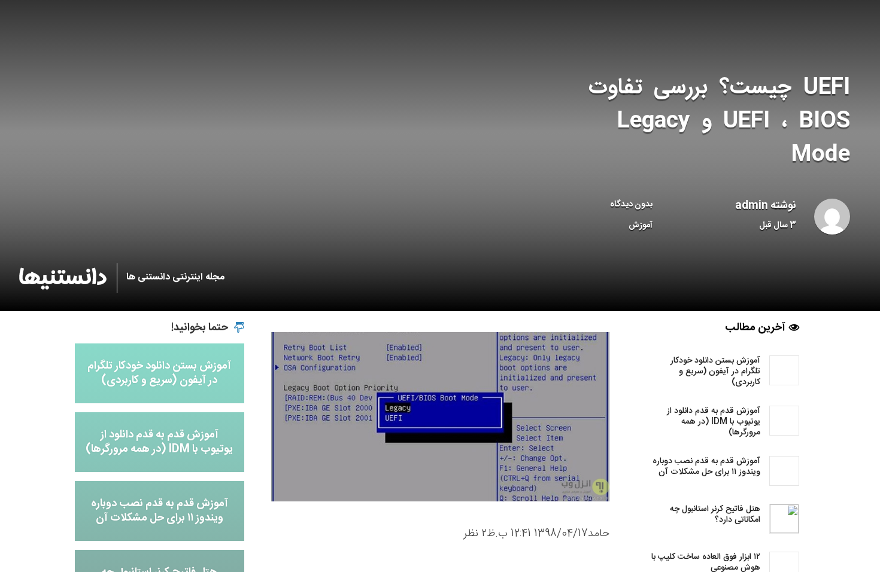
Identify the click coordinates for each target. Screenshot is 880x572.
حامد (598, 534)
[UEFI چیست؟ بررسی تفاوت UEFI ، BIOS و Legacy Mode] (440, 417)
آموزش (641, 225)
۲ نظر (475, 534)
